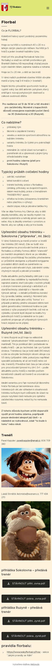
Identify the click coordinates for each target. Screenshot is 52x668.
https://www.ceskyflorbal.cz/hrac (24, 652)
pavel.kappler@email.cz (28, 440)
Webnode (34, 664)
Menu (48, 8)
